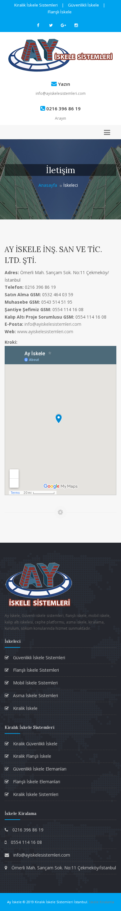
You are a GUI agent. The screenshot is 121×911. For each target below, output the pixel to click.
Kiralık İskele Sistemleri (36, 5)
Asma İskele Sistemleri (35, 695)
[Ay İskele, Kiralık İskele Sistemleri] (60, 55)
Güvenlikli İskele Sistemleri (38, 657)
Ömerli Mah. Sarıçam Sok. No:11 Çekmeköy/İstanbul (63, 868)
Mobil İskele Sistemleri (35, 683)
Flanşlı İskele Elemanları (36, 781)
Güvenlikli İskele (83, 5)
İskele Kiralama (101, 901)
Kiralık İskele (25, 708)
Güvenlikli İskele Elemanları (39, 769)
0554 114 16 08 (26, 842)
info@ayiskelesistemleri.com (61, 93)
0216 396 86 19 (27, 830)
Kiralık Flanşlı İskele (31, 756)
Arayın (60, 118)
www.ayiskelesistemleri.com (45, 331)
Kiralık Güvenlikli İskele (34, 744)
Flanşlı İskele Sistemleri (35, 670)
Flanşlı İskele (60, 12)
